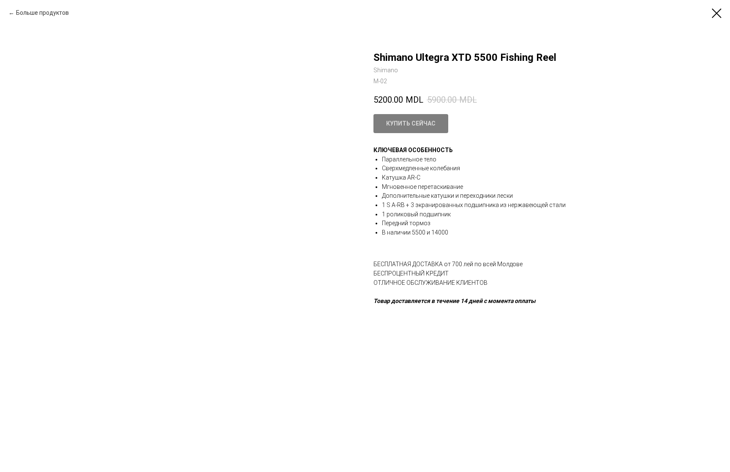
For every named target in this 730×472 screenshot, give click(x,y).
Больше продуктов (42, 12)
